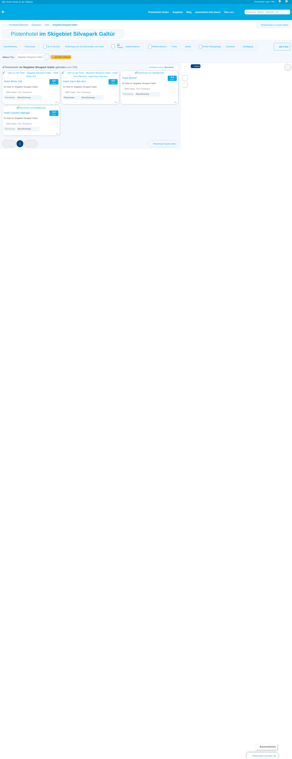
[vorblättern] (52, 74)
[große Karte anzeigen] (184, 78)
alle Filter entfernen (62, 57)
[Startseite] (4, 24)
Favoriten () (264, 756)
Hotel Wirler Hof (13, 81)
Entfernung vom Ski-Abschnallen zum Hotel (84, 46)
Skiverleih (230, 46)
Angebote (177, 12)
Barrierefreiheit (267, 746)
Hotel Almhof (129, 77)
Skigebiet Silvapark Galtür (30, 57)
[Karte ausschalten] (287, 67)
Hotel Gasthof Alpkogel (17, 112)
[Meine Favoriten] (240, 12)
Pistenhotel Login (262, 2)
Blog (188, 12)
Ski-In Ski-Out (53, 46)
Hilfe (273, 2)
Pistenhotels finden (158, 12)
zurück (197, 66)
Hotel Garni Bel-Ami (74, 81)
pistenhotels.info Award (207, 12)
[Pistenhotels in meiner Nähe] (184, 84)
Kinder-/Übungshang (212, 46)
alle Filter (283, 47)
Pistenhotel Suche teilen (164, 144)
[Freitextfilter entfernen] (282, 12)
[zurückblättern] (10, 74)
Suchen (287, 12)
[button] (9, 143)
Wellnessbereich (159, 46)
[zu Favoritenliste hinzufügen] (6, 75)
